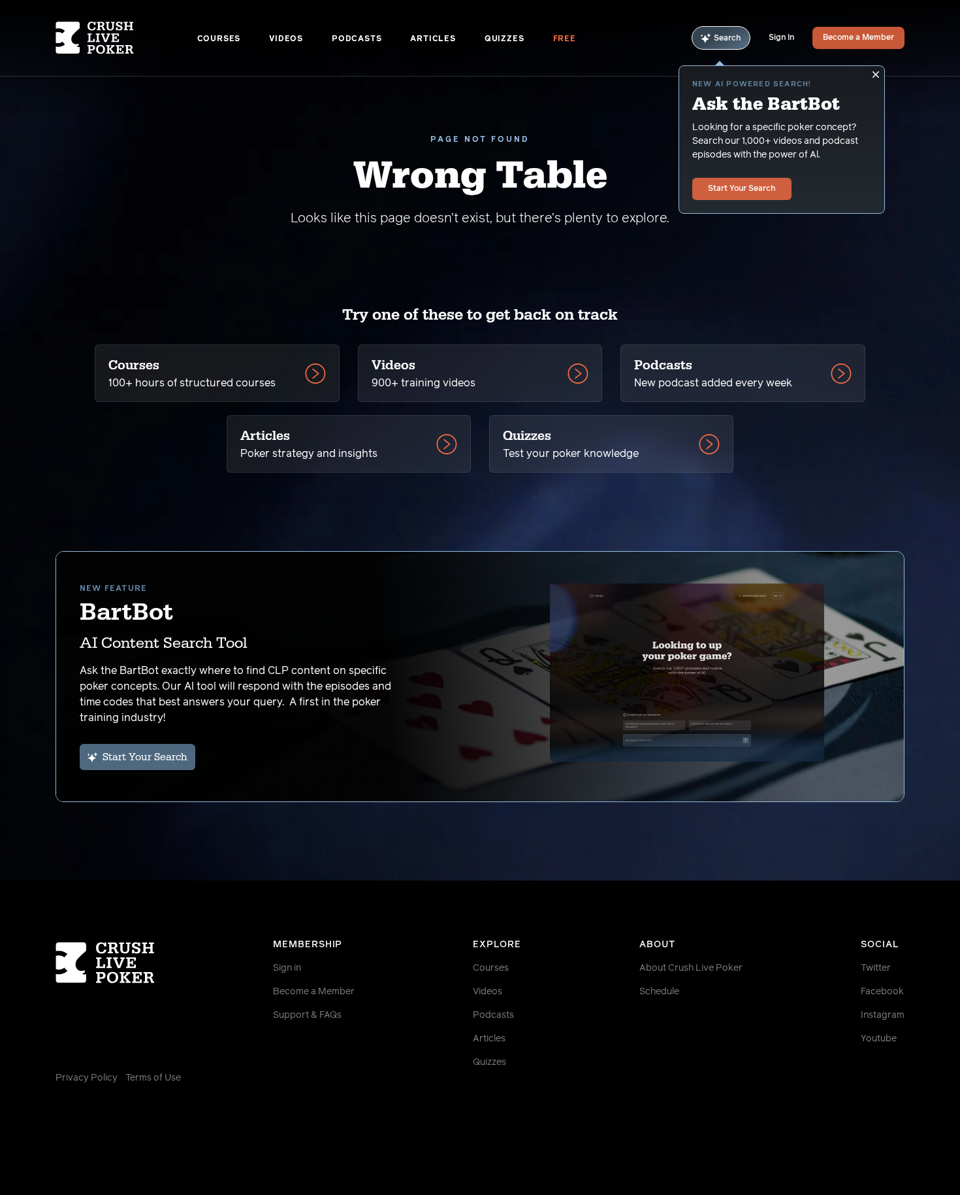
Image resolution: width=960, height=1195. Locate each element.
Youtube (879, 1038)
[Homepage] (126, 38)
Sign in (287, 968)
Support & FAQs (307, 1015)
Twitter (876, 968)
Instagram (882, 1015)
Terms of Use (153, 1078)
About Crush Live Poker (691, 968)
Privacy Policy (87, 1078)
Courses (219, 39)
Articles (432, 39)
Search (727, 38)
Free (564, 39)
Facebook (882, 991)
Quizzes (504, 39)
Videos (286, 39)
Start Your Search (742, 189)
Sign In (781, 38)
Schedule (659, 991)
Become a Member (858, 38)
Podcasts (356, 39)
